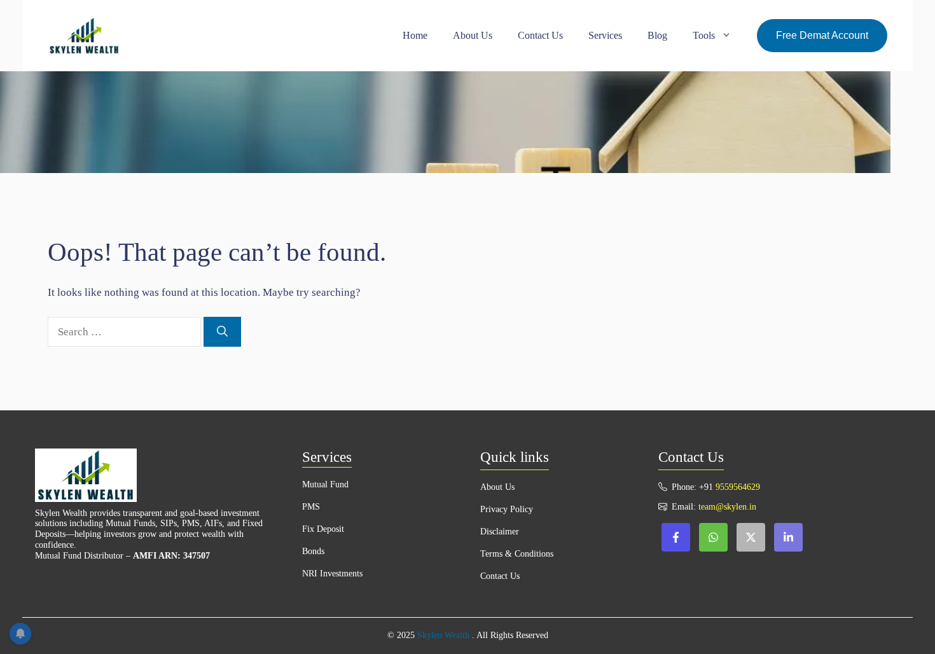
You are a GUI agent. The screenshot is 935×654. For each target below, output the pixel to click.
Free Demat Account (822, 35)
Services (605, 35)
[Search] (222, 332)
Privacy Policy (506, 509)
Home (415, 35)
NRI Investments (332, 573)
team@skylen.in (727, 506)
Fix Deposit (323, 529)
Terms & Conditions (516, 554)
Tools (704, 35)
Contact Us (540, 35)
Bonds (313, 551)
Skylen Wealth (443, 635)
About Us (472, 35)
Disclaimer (499, 531)
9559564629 (738, 487)
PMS (311, 506)
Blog (657, 35)
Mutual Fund (325, 484)
